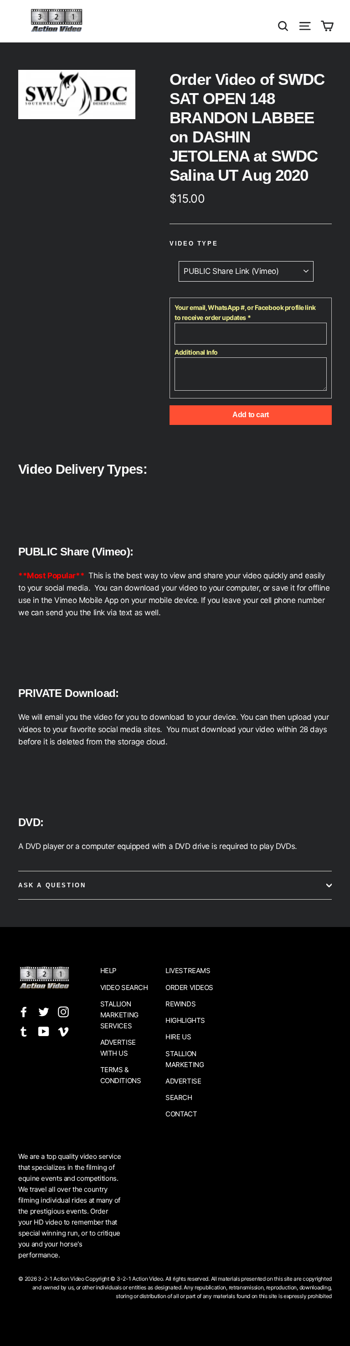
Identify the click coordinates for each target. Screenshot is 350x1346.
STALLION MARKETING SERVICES (119, 1015)
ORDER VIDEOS (189, 987)
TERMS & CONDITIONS (120, 1075)
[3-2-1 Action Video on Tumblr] (23, 1031)
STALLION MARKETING (184, 1059)
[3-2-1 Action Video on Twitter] (43, 1012)
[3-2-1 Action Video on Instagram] (63, 1012)
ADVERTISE (183, 1081)
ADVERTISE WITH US (118, 1048)
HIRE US (178, 1036)
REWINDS (180, 1004)
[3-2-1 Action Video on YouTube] (43, 1031)
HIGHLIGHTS (185, 1020)
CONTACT (181, 1114)
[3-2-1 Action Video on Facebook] (23, 1012)
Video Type (194, 243)
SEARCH (178, 1097)
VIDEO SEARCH (124, 987)
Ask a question (52, 885)
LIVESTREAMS (187, 970)
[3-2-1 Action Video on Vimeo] (63, 1031)
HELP (108, 970)
